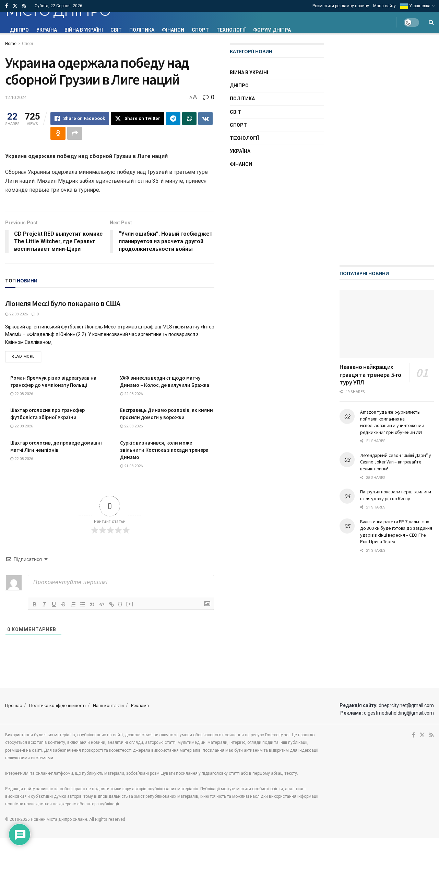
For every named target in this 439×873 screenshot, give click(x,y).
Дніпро (19, 30)
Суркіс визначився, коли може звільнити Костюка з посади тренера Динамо (164, 449)
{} (120, 603)
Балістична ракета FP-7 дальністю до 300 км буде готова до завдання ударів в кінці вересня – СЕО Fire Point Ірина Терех (396, 531)
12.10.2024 (15, 97)
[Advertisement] (389, 146)
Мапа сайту (384, 5)
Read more (26, 356)
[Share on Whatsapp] (189, 118)
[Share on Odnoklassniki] (58, 133)
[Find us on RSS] (24, 6)
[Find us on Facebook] (6, 6)
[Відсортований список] (73, 604)
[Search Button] (431, 22)
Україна (46, 30)
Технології (231, 30)
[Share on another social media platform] (74, 133)
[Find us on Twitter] (15, 6)
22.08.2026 (18, 314)
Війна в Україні (83, 30)
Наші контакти (108, 705)
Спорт (200, 30)
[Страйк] (63, 604)
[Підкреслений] (54, 604)
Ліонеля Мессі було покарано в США (62, 303)
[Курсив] (44, 604)
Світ (116, 30)
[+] (130, 603)
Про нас (13, 705)
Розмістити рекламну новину (340, 5)
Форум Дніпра (272, 30)
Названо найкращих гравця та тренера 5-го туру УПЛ (370, 374)
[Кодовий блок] (102, 604)
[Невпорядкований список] (82, 604)
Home (10, 43)
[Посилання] (111, 604)
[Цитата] (92, 604)
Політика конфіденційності (57, 705)
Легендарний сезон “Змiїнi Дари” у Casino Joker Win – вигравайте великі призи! (395, 462)
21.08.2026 (133, 466)
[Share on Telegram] (173, 118)
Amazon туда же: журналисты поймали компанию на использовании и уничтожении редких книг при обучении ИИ (392, 422)
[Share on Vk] (205, 118)
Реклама (140, 705)
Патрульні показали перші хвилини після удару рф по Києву (395, 495)
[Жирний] (34, 604)
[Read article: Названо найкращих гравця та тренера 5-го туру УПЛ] (387, 324)
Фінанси (173, 30)
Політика (141, 30)
